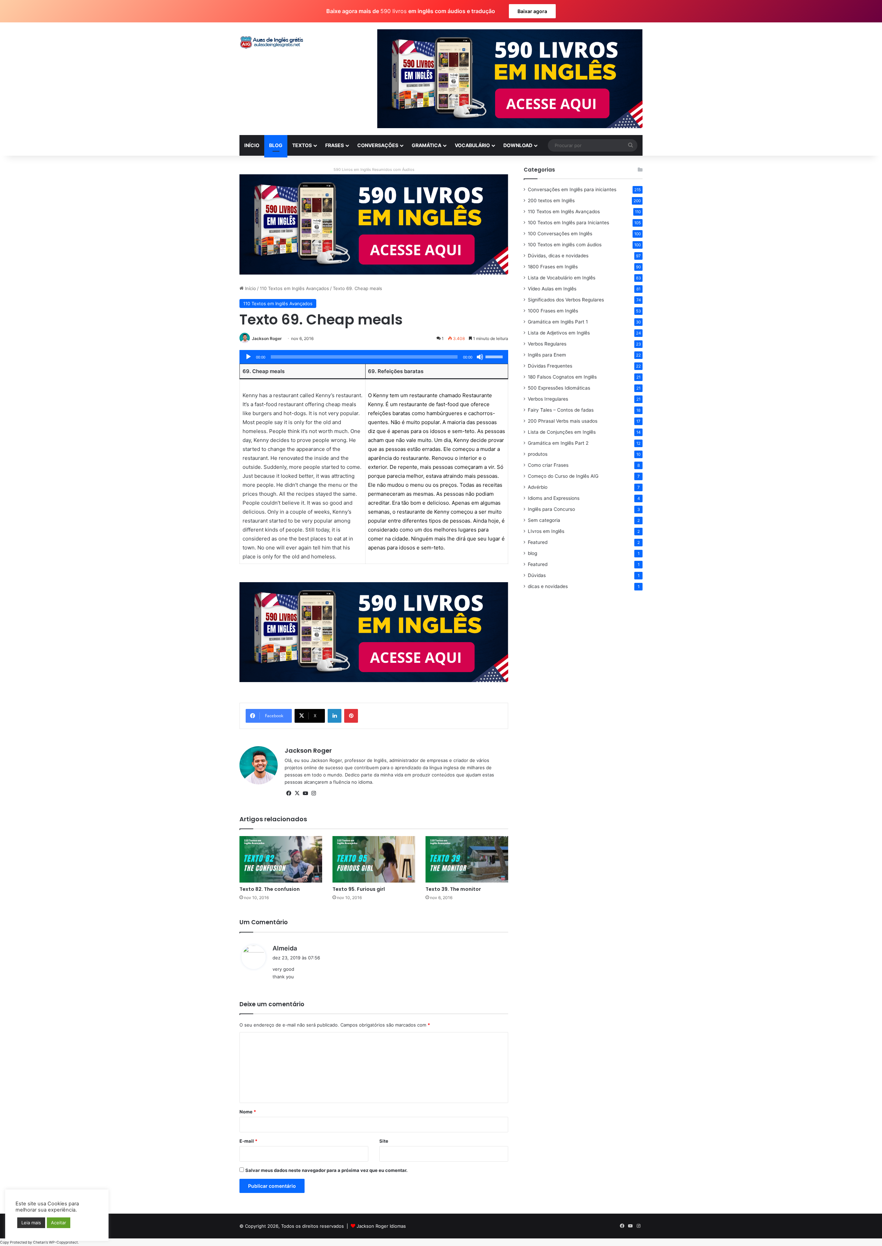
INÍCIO (251, 145)
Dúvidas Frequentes (550, 366)
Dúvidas (537, 575)
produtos (537, 454)
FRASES (334, 145)
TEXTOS (302, 145)
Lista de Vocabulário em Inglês (561, 277)
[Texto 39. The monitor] (466, 859)
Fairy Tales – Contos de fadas (561, 410)
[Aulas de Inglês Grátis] (272, 42)
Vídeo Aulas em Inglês (552, 288)
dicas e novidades (548, 586)
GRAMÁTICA (426, 145)
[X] (297, 793)
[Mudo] (479, 356)
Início (250, 288)
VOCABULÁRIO (472, 145)
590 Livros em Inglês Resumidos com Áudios (374, 169)
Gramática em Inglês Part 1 (558, 322)
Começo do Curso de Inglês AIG (563, 476)
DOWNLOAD (517, 145)
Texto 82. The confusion (269, 889)
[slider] (495, 356)
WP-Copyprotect (63, 1242)
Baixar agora (532, 11)
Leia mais (31, 1222)
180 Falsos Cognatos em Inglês (562, 377)
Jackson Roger (267, 338)
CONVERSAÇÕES (377, 145)
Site (383, 1141)
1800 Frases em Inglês (553, 266)
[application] (373, 357)
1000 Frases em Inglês (553, 310)
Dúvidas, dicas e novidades (558, 255)
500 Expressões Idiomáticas (559, 388)
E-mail (248, 1141)
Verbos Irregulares (548, 399)
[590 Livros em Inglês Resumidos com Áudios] (373, 224)
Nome (247, 1111)
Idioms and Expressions (554, 498)
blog (532, 553)
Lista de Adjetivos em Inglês (559, 333)
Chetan (39, 1242)
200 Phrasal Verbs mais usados (562, 421)
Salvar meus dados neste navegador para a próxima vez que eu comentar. (326, 1170)
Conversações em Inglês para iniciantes (572, 189)
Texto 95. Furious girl (358, 889)
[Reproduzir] (248, 356)
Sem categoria (544, 520)
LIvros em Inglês (546, 531)
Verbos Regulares (547, 344)
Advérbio (537, 487)
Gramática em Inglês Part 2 (558, 443)
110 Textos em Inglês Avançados (294, 288)
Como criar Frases (548, 465)
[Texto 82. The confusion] (280, 859)
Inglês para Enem (547, 355)
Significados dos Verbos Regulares (566, 299)
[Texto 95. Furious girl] (373, 859)
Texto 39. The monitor (453, 889)
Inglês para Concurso (551, 509)
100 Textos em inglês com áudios (565, 244)
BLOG (276, 145)
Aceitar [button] (58, 1222)
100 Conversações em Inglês (560, 233)
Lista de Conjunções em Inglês (562, 432)
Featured (537, 542)
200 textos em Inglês (551, 200)
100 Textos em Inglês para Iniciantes (568, 222)
